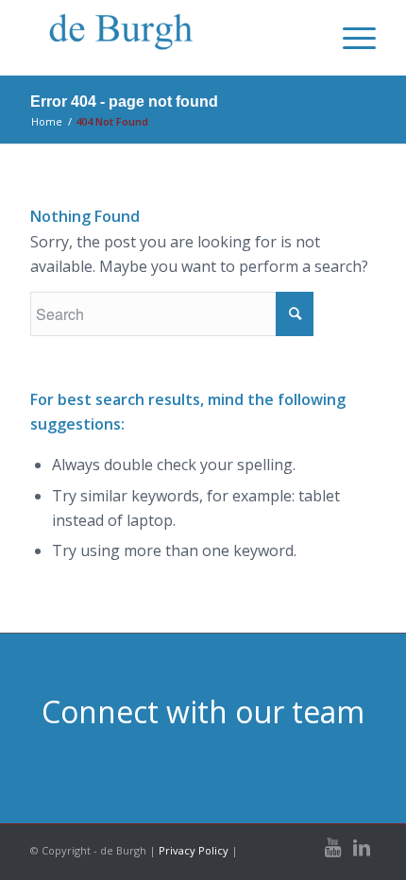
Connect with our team (203, 711)
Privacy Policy (193, 850)
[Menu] (350, 38)
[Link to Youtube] (333, 848)
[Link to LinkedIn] (361, 848)
